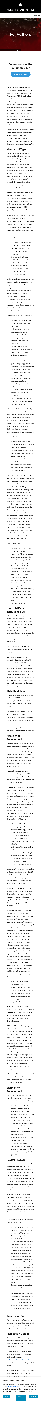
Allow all (34, 1396)
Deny (7, 1396)
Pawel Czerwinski (9, 50)
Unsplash (18, 50)
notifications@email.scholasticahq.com (20, 1360)
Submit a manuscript (20, 74)
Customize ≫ (21, 1397)
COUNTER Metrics (14, 1386)
